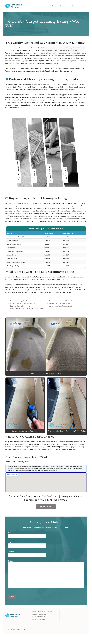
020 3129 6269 (40, 619)
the (21, 468)
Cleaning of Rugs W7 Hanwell (59, 303)
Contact (82, 6)
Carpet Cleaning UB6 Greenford (60, 306)
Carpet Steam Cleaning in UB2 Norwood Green (26, 309)
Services (62, 6)
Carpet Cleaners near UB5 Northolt (61, 301)
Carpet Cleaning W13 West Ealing (22, 301)
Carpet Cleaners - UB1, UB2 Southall (22, 303)
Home (54, 6)
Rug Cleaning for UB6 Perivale (20, 306)
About (73, 6)
